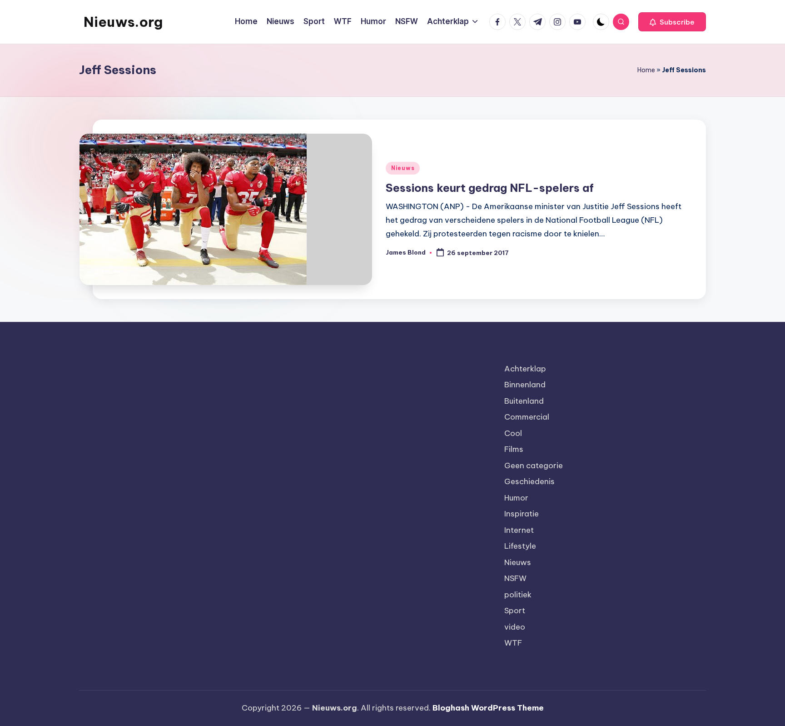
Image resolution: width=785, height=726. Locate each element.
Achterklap (525, 369)
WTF (513, 643)
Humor (516, 498)
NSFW (515, 578)
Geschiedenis (529, 481)
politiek (518, 595)
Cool (513, 433)
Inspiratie (521, 514)
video (514, 627)
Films (513, 449)
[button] (672, 21)
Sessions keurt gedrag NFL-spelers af (490, 188)
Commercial (526, 417)
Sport (514, 611)
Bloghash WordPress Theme (488, 708)
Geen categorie (533, 466)
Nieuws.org (123, 21)
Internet (519, 530)
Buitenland (524, 401)
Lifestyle (520, 546)
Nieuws (402, 168)
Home (646, 70)
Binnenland (525, 385)
